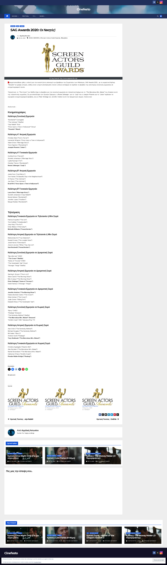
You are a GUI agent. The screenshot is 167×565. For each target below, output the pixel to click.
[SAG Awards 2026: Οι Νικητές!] (100, 396)
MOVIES (15, 16)
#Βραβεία (64, 38)
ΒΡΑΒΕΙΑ (13, 26)
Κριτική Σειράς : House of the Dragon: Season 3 (100, 536)
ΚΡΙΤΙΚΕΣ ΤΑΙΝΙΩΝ (12, 453)
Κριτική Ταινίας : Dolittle (106, 419)
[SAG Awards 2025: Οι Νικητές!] (25, 396)
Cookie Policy (37, 562)
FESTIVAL (25, 16)
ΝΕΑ (17, 26)
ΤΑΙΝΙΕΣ (22, 26)
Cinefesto (83, 9)
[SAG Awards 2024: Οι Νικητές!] (63, 396)
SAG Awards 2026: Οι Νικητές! (90, 406)
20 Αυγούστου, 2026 (16, 541)
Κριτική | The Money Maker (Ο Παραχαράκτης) (101, 457)
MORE (42, 16)
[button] (157, 16)
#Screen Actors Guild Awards (50, 38)
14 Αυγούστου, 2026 (55, 541)
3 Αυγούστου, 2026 (134, 541)
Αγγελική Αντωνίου (25, 36)
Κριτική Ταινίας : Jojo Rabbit (21, 419)
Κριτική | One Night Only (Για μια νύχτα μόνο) (23, 457)
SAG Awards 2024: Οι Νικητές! (53, 406)
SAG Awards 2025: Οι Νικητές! (15, 406)
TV (34, 16)
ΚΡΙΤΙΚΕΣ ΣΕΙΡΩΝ (94, 533)
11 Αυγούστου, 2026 (95, 541)
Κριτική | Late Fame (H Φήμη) (61, 458)
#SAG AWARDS (34, 38)
